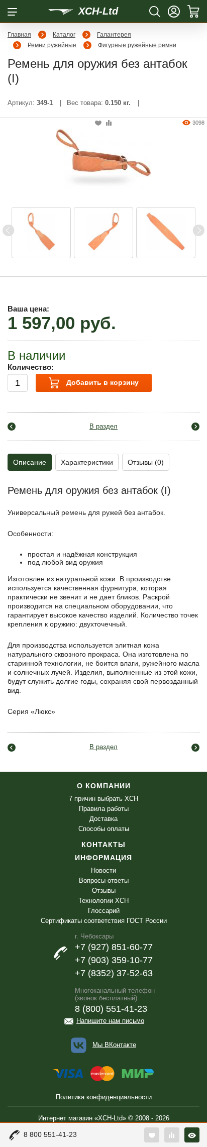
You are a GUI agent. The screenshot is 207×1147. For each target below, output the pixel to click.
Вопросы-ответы (104, 880)
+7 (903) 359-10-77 (114, 960)
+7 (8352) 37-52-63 (114, 973)
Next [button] (198, 230)
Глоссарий (104, 910)
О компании (104, 786)
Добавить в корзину (101, 382)
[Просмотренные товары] (191, 1134)
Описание (29, 462)
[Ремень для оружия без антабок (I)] (103, 159)
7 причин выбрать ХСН (103, 798)
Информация (103, 858)
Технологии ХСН (103, 900)
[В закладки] (98, 123)
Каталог (64, 34)
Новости (103, 870)
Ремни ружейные (52, 45)
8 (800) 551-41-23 (111, 1009)
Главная (19, 34)
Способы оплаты (103, 828)
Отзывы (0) (146, 462)
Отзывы (104, 890)
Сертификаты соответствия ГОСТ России (104, 920)
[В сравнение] (109, 123)
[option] (41, 232)
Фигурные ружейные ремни (137, 45)
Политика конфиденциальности (104, 1097)
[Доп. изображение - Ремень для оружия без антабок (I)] (41, 233)
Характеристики (87, 462)
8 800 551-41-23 (50, 1134)
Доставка (103, 818)
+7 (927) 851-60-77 (114, 947)
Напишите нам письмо (110, 1020)
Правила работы (104, 808)
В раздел (103, 426)
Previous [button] (9, 230)
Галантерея (114, 34)
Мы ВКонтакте (114, 1045)
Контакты (103, 845)
